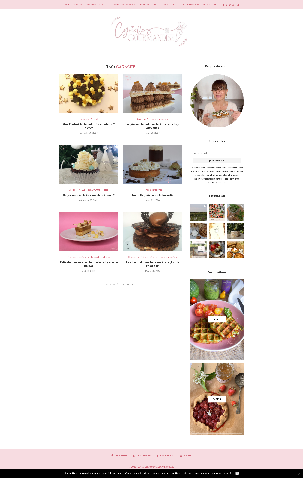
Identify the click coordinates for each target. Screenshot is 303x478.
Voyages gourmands (184, 5)
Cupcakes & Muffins (91, 190)
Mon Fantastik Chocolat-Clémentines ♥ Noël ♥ (88, 126)
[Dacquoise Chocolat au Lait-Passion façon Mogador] (152, 93)
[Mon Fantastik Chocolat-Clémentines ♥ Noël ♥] (88, 93)
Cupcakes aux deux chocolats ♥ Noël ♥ (89, 195)
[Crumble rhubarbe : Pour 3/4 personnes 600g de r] (235, 249)
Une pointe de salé (97, 5)
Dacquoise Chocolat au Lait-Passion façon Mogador (152, 126)
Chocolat (141, 119)
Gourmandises (72, 5)
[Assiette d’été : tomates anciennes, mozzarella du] (217, 249)
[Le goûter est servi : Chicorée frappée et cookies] (198, 231)
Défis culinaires (147, 257)
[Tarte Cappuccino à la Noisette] (152, 164)
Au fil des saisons (123, 5)
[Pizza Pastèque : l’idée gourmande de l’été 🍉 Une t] (217, 212)
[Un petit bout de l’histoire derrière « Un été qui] (217, 231)
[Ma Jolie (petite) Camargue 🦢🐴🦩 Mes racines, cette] (198, 212)
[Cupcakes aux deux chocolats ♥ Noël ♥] (88, 164)
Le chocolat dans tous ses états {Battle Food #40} (152, 264)
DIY (164, 5)
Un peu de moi (210, 5)
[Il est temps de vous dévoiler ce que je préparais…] (198, 249)
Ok (237, 473)
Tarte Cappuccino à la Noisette (152, 195)
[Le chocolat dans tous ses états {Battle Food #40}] (152, 232)
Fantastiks (84, 119)
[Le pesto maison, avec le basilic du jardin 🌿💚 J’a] (235, 212)
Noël (96, 119)
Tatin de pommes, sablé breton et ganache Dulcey (89, 264)
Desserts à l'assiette (159, 119)
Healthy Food (148, 5)
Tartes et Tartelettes (152, 190)
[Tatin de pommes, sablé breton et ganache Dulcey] (88, 232)
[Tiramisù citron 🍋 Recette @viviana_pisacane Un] (235, 231)
